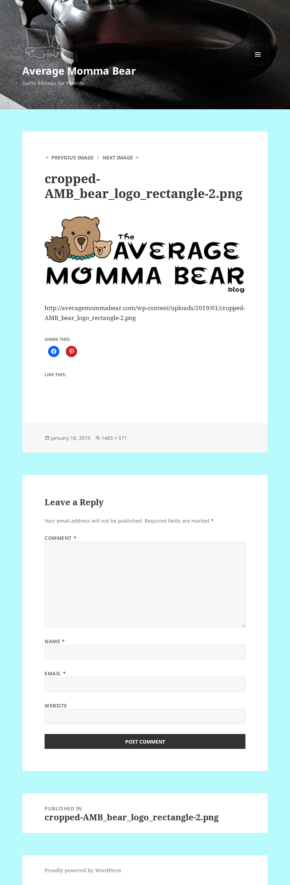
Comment (60, 538)
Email (55, 673)
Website (56, 705)
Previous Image (72, 157)
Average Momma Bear (79, 70)
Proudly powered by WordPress (83, 870)
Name (55, 641)
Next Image (118, 157)
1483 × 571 (114, 438)
